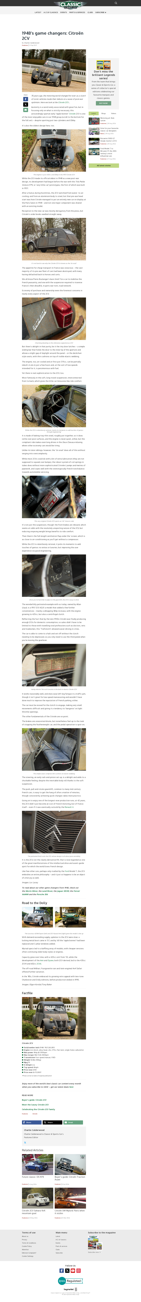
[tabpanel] (104, 144)
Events (63, 12)
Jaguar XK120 (63, 891)
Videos (113, 113)
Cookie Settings (27, 1256)
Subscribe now (93, 1252)
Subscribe (100, 12)
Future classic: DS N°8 (33, 1176)
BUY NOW (103, 103)
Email (70, 1122)
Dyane (50, 960)
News (102, 133)
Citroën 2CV (63, 102)
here (71, 1087)
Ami (41, 960)
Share (28, 1122)
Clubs (90, 12)
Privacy (24, 1239)
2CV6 (39, 964)
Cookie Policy (27, 1246)
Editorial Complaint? (29, 1253)
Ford (67, 871)
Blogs (104, 113)
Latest (38, 12)
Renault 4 (69, 807)
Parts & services (77, 12)
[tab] (94, 113)
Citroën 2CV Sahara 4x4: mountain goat (34, 1212)
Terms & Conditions (29, 1243)
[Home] (70, 5)
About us (25, 1236)
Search (116, 3)
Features (25, 45)
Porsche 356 (42, 894)
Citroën (72, 114)
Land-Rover (47, 891)
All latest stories (104, 166)
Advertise (25, 1249)
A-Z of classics (51, 12)
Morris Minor (31, 891)
